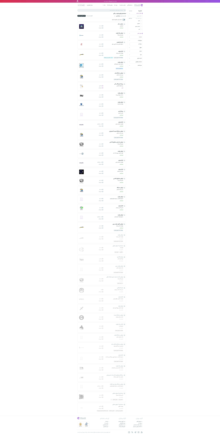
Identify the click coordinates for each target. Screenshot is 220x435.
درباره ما (106, 421)
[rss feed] (142, 432)
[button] (135, 20)
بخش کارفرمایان (90, 5)
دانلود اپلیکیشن (105, 424)
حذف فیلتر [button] (130, 18)
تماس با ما (106, 423)
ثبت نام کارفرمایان (122, 424)
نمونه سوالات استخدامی (138, 424)
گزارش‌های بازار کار (122, 426)
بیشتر (104, 5)
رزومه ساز (115, 5)
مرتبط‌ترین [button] (118, 16)
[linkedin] (139, 432)
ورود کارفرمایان (122, 423)
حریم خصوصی (105, 426)
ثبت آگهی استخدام (81, 15)
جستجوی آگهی (129, 5)
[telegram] (135, 432)
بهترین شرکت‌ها (109, 5)
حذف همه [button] (130, 11)
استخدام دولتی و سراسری (137, 426)
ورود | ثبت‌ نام (80, 5)
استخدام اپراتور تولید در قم (119, 13)
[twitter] (132, 432)
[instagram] (129, 432)
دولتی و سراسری (123, 5)
